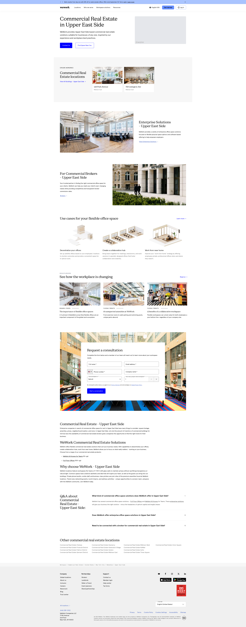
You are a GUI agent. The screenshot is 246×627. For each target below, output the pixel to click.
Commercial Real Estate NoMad (134, 547)
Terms (139, 612)
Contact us (107, 577)
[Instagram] (172, 574)
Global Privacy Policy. (136, 385)
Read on (183, 277)
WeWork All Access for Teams (73, 456)
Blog (61, 591)
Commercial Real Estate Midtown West (137, 545)
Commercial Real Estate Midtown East (105, 552)
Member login (107, 580)
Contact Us (66, 45)
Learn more (130, 2)
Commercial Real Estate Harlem (102, 550)
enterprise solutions (177, 501)
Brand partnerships (88, 589)
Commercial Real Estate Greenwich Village (106, 547)
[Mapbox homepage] (139, 42)
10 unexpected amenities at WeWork (118, 312)
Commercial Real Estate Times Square (137, 552)
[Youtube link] (159, 574)
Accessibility (173, 612)
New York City (100, 565)
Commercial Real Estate (75, 565)
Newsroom (63, 589)
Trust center (64, 594)
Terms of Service (115, 385)
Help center (107, 583)
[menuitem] (77, 7)
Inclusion (63, 583)
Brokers (84, 577)
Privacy (132, 612)
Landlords (85, 580)
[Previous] (61, 2)
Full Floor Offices (69, 460)
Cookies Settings (161, 612)
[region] (160, 30)
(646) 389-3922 (65, 610)
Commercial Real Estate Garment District (74, 552)
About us (63, 580)
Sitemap (183, 612)
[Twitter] (179, 574)
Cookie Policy (148, 612)
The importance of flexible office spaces (76, 312)
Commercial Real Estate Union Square (168, 545)
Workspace (63, 565)
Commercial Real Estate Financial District (74, 547)
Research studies (65, 308)
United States (89, 565)
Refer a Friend (86, 583)
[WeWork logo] (65, 7)
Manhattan (110, 565)
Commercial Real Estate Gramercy (103, 545)
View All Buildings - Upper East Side (72, 81)
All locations (64, 605)
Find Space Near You (85, 45)
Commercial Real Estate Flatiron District (73, 550)
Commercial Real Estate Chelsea (71, 545)
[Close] (185, 2)
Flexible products (153, 308)
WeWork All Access (151, 501)
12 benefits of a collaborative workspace (163, 312)
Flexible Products (109, 308)
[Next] (62, 2)
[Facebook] (165, 574)
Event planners (87, 586)
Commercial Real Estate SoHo (134, 550)
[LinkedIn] (185, 574)
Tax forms (106, 586)
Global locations (65, 577)
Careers (63, 586)
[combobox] (89, 371)
